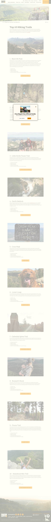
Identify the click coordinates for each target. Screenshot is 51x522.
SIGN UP (29, 118)
